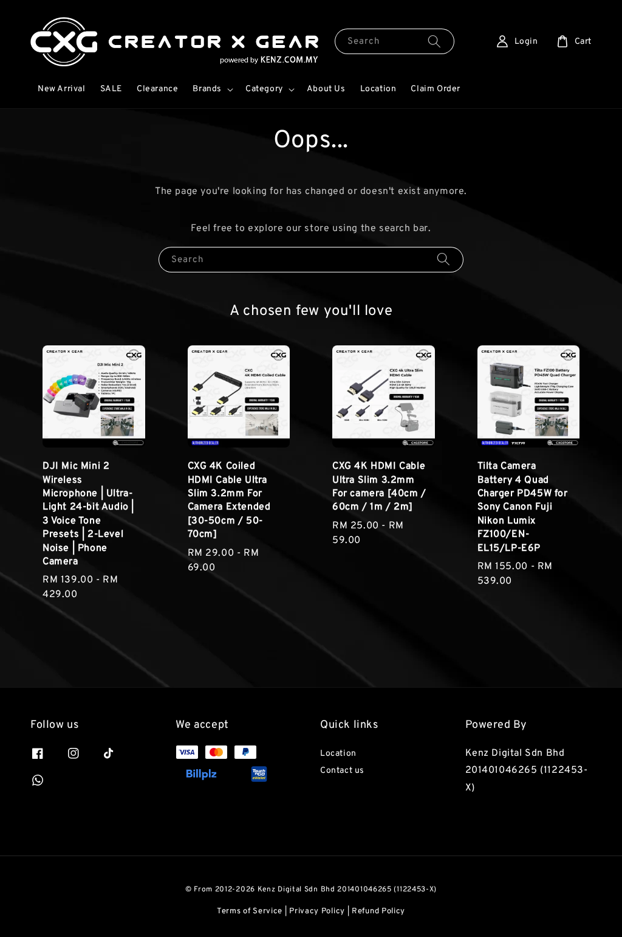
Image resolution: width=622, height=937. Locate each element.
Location (378, 89)
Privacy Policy (317, 911)
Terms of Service (249, 911)
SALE (111, 89)
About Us (326, 89)
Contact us (342, 771)
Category (264, 89)
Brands (207, 89)
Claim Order (435, 89)
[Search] (434, 41)
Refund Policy (378, 911)
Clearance (157, 89)
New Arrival (62, 89)
